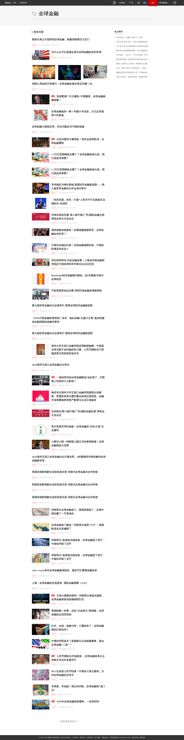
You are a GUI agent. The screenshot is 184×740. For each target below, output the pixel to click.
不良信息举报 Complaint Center (120, 737)
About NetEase (66, 737)
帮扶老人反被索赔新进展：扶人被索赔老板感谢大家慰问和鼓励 (134, 51)
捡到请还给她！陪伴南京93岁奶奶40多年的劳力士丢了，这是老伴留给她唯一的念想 (134, 59)
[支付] (139, 2)
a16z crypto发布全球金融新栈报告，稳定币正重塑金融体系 (64, 570)
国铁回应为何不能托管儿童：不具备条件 (132, 72)
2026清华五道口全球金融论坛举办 (50, 364)
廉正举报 (135, 737)
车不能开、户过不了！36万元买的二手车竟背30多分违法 (134, 55)
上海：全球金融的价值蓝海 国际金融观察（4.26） (60, 583)
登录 (152, 3)
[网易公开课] (122, 2)
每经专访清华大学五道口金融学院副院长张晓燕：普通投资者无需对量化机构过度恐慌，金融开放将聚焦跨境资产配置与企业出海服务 (77, 396)
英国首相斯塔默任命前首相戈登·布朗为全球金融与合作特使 (65, 471)
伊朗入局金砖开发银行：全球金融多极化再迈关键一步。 (63, 83)
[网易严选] (131, 2)
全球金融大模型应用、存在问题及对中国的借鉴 (58, 126)
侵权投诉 (142, 737)
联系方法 (83, 737)
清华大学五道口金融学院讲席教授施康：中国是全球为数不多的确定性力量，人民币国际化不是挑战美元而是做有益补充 (77, 349)
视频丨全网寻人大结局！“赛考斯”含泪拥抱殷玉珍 (134, 64)
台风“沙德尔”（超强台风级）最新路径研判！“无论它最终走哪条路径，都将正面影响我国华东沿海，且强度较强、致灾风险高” (134, 77)
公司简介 (75, 737)
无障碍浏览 (23, 3)
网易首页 (8, 3)
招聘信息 (90, 737)
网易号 (34, 45)
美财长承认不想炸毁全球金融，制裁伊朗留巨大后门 (60, 39)
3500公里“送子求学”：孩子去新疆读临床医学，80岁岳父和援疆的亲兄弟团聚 (134, 42)
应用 (14, 3)
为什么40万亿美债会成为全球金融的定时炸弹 (76, 52)
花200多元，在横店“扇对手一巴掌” (129, 37)
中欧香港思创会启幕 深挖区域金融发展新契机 (76, 290)
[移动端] (114, 2)
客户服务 (98, 737)
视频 (53, 104)
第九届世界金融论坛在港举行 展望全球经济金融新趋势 (62, 305)
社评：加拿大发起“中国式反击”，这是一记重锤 (134, 68)
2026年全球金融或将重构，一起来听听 (78, 701)
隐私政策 (105, 737)
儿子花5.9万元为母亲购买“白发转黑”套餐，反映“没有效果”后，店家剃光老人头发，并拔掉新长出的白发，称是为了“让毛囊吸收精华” (134, 46)
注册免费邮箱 (162, 3)
